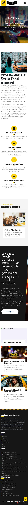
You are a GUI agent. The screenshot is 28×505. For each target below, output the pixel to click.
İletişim (4, 447)
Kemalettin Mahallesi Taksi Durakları (12, 391)
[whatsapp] (25, 499)
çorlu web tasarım (18, 503)
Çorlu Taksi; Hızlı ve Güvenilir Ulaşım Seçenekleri (14, 467)
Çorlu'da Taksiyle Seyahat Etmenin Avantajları (13, 463)
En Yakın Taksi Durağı (12, 342)
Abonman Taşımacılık (7, 493)
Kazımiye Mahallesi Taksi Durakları (10, 454)
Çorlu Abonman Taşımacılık (9, 452)
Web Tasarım (12, 503)
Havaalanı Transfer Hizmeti (9, 485)
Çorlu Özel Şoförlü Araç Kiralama (10, 495)
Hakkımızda (5, 440)
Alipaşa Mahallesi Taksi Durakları (10, 475)
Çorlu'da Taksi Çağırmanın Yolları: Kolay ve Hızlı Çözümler (14, 472)
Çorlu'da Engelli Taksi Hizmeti (9, 457)
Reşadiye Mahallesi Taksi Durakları (10, 469)
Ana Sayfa (4, 436)
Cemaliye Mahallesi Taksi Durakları (14, 362)
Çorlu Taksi (10, 3)
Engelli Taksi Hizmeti (7, 489)
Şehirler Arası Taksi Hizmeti (9, 483)
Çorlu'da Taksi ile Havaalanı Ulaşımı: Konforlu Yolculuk (13, 460)
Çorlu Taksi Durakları (7, 465)
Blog (3, 445)
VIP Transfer (5, 491)
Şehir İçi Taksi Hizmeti (12, 230)
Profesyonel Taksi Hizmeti (8, 487)
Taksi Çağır (10, 312)
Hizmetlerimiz (5, 443)
